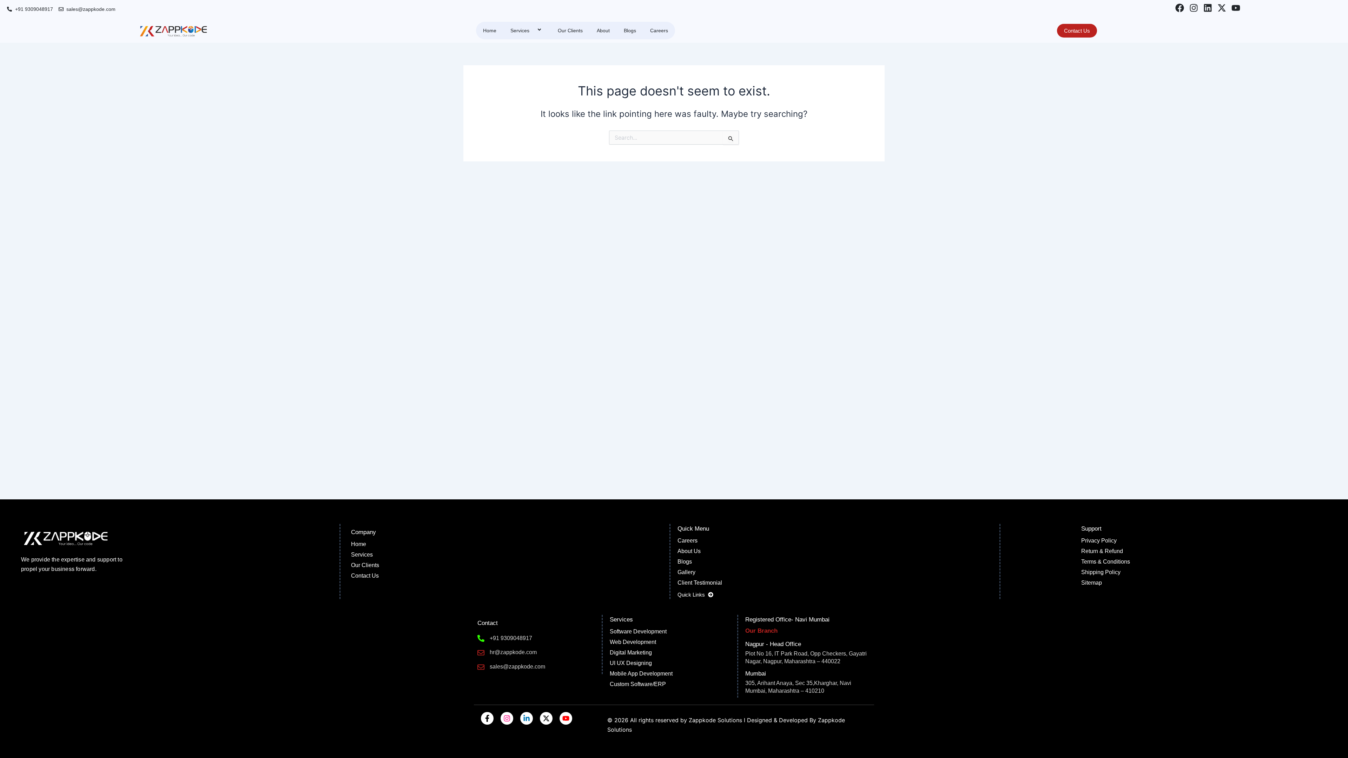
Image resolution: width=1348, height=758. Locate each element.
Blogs (630, 30)
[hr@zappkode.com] (480, 652)
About (603, 30)
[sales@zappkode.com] (480, 667)
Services (519, 30)
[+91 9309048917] (480, 638)
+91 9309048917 (511, 638)
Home (489, 30)
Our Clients (570, 30)
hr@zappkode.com (513, 652)
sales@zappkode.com (517, 667)
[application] (532, 30)
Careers (659, 30)
